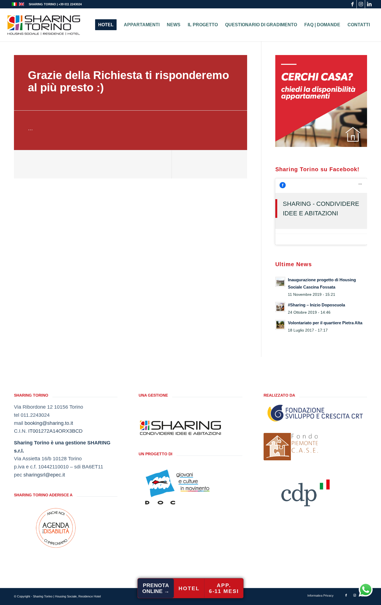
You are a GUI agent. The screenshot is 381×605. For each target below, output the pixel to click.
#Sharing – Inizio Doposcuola (316, 304)
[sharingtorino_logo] (44, 24)
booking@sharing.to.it (49, 423)
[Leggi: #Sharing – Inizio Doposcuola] (280, 307)
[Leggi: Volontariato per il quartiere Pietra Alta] (280, 325)
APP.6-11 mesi (224, 588)
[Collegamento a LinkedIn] (369, 4)
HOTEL (189, 588)
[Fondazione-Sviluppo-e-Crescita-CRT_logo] (315, 413)
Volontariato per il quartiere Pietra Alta (325, 322)
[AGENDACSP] (56, 528)
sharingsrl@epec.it (44, 475)
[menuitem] (105, 24)
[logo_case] (291, 446)
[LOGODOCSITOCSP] (180, 487)
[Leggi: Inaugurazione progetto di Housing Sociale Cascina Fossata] (280, 282)
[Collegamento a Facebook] (352, 4)
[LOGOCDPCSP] (305, 491)
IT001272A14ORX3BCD (55, 431)
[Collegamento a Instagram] (361, 4)
